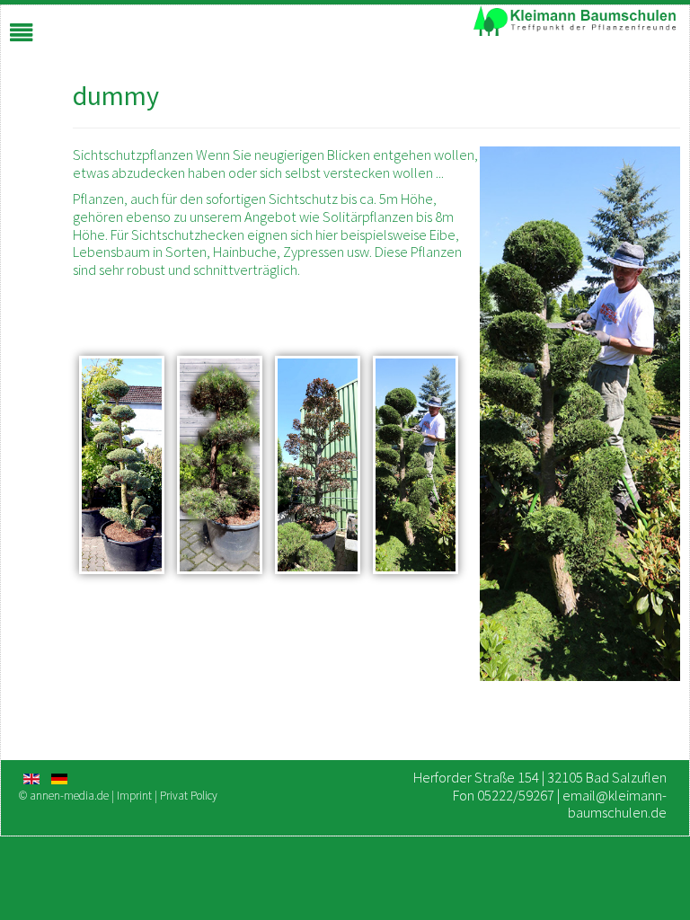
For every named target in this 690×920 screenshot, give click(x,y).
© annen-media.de (64, 795)
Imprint (136, 795)
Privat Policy (188, 795)
